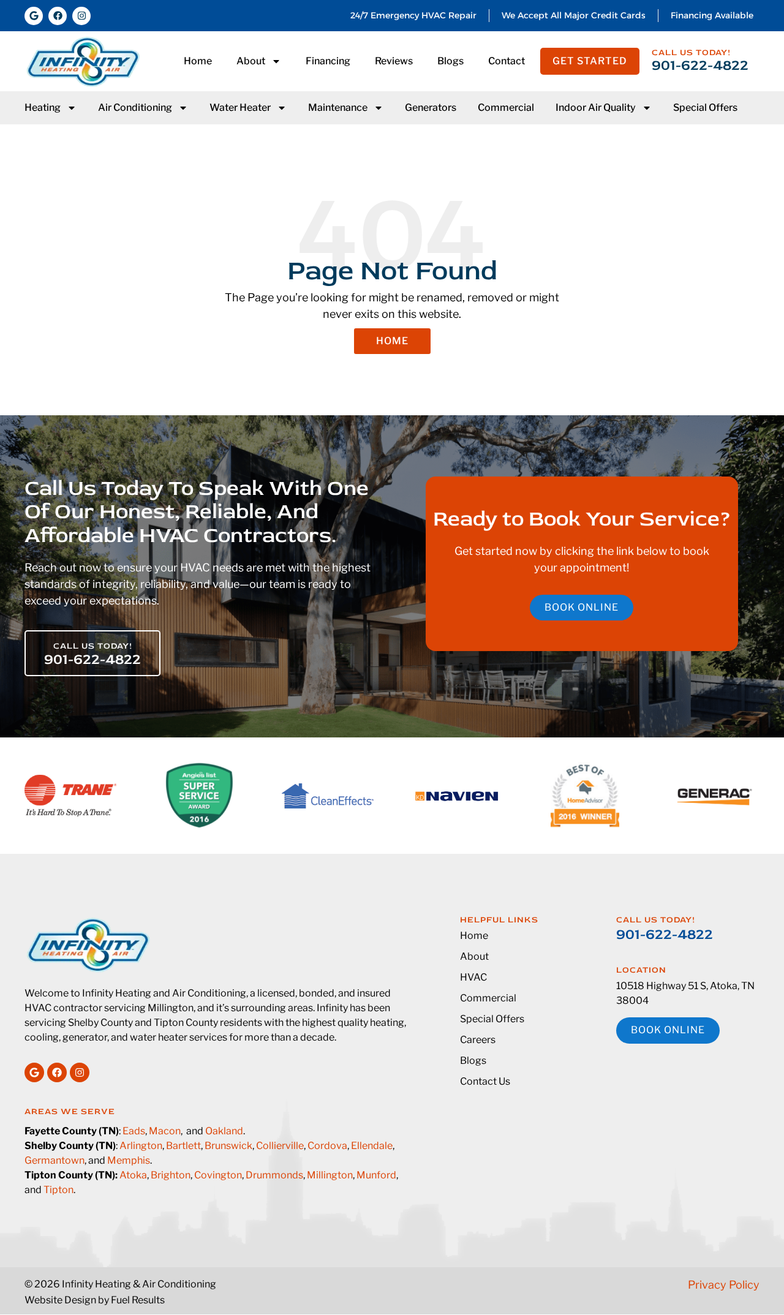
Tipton (58, 1190)
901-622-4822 (700, 65)
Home (198, 61)
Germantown (54, 1160)
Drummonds (274, 1175)
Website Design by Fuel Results (94, 1300)
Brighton (170, 1175)
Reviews (394, 61)
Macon (165, 1131)
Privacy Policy (724, 1284)
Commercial (506, 107)
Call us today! (691, 52)
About (250, 61)
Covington (218, 1175)
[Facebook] (57, 16)
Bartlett (183, 1145)
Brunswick (228, 1145)
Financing (328, 61)
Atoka (133, 1175)
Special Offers (705, 107)
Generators (430, 107)
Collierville (280, 1145)
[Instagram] (81, 16)
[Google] (33, 16)
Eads (134, 1131)
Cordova (327, 1145)
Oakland (224, 1131)
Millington (330, 1175)
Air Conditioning (135, 107)
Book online (582, 607)
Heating (42, 107)
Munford (376, 1175)
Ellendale (372, 1145)
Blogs (450, 61)
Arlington (140, 1145)
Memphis (128, 1160)
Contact (506, 61)
